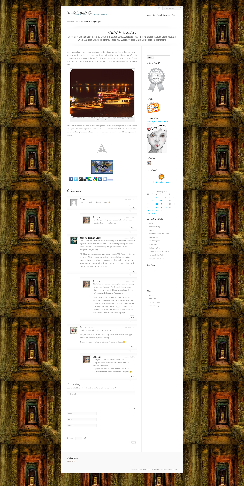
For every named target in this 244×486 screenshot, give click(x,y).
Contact (174, 15)
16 (157, 204)
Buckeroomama (87, 327)
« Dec (148, 213)
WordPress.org (154, 306)
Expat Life (91, 39)
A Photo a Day (78, 21)
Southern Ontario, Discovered (159, 251)
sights (106, 39)
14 (148, 204)
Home (148, 15)
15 (152, 204)
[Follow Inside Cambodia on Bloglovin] (157, 153)
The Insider (84, 36)
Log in (151, 295)
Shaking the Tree (154, 248)
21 (148, 207)
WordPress (173, 469)
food (99, 39)
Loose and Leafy (154, 227)
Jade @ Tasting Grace (90, 237)
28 (148, 211)
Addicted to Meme (133, 36)
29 (152, 211)
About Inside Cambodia (161, 15)
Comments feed (154, 302)
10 (161, 201)
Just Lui (151, 223)
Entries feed (153, 299)
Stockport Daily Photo (156, 259)
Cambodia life (169, 36)
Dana (82, 199)
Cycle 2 (81, 39)
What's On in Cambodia (140, 39)
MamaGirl (152, 230)
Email (167, 182)
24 (161, 207)
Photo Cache (153, 237)
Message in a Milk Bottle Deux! (159, 234)
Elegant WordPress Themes (149, 469)
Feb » (153, 213)
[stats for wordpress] (71, 462)
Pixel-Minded (153, 244)
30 (157, 211)
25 (165, 207)
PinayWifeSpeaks (154, 241)
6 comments (160, 39)
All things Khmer (152, 36)
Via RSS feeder (158, 182)
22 (152, 207)
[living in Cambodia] (154, 113)
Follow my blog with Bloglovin (157, 122)
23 (157, 207)
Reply (132, 207)
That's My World (118, 39)
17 (161, 204)
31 (161, 211)
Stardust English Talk (156, 255)
